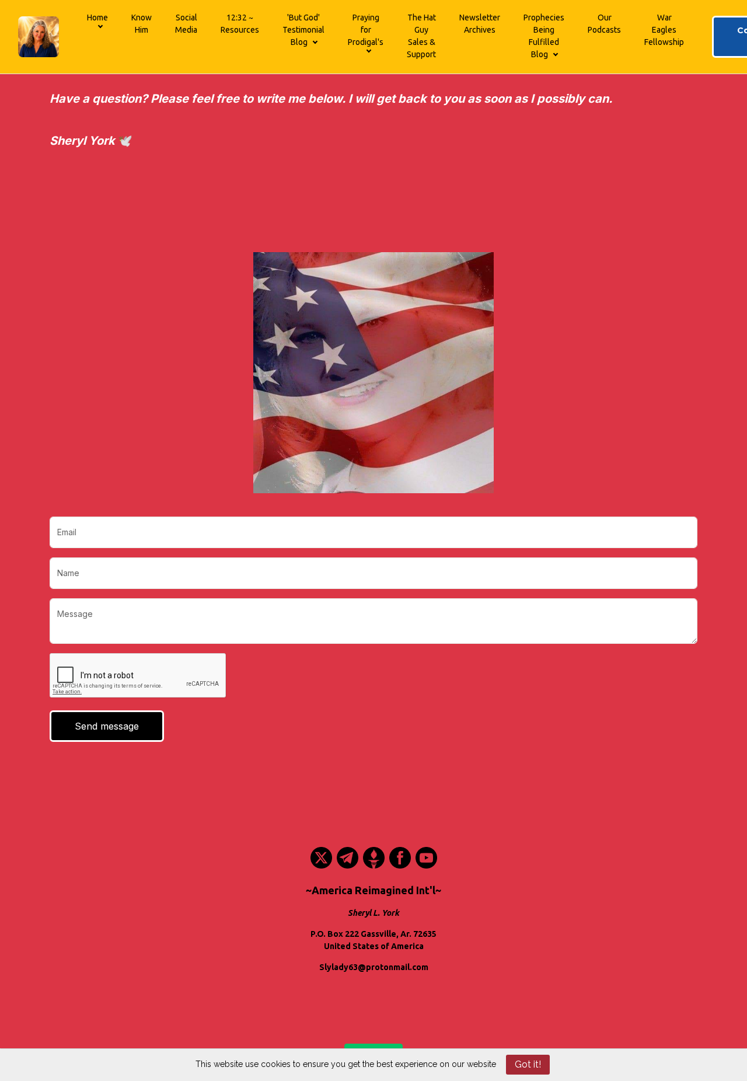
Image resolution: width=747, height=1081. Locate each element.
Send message (107, 726)
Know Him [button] (141, 23)
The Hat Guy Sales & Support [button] (421, 36)
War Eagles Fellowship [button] (664, 30)
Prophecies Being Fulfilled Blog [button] (543, 36)
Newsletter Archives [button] (479, 23)
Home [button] (97, 17)
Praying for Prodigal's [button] (365, 30)
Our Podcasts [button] (604, 23)
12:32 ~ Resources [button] (240, 23)
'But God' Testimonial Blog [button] (303, 30)
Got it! (528, 1064)
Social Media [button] (186, 23)
